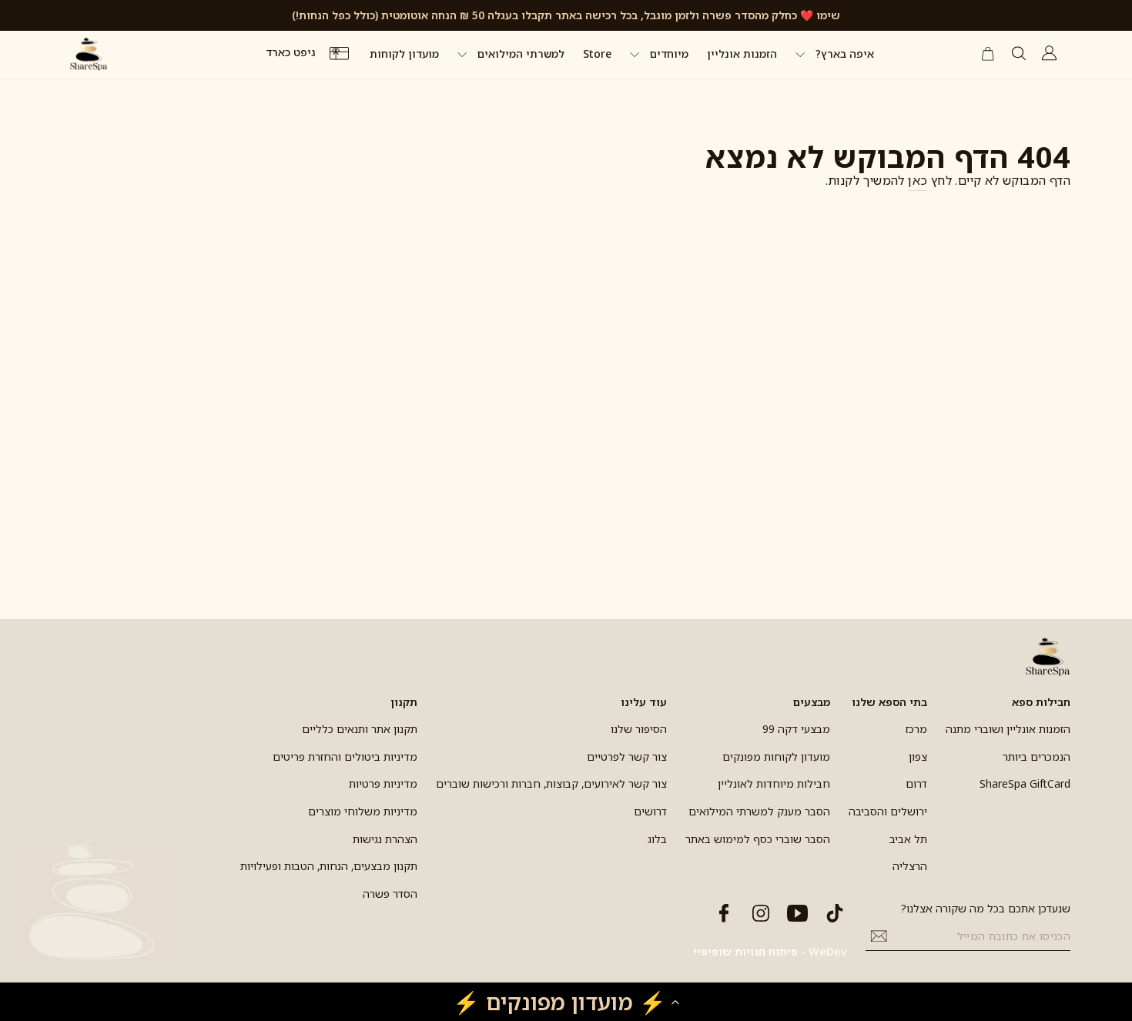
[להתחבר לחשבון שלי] (1049, 53)
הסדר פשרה (390, 893)
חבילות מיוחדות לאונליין (774, 783)
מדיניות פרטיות (383, 783)
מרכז (916, 728)
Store (597, 53)
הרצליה (910, 866)
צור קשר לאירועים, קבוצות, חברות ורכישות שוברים (551, 783)
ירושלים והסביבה (888, 811)
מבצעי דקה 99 (796, 728)
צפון (918, 756)
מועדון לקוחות (404, 53)
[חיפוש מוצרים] (1019, 53)
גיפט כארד (292, 52)
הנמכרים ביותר (1036, 756)
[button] (566, 1002)
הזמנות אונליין (742, 53)
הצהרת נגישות (385, 839)
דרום (916, 783)
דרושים (650, 811)
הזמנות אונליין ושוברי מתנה (1008, 728)
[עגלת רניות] (988, 53)
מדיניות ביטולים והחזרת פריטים (345, 756)
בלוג (657, 839)
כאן (917, 180)
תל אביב (908, 839)
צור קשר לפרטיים (627, 756)
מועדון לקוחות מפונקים (776, 756)
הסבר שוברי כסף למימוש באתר (757, 839)
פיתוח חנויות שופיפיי (745, 951)
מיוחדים (667, 53)
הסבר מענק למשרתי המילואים (759, 811)
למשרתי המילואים (519, 53)
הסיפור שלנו (639, 728)
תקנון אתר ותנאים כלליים (359, 728)
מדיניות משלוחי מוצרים (362, 811)
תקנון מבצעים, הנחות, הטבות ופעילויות (328, 866)
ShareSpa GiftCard (1025, 783)
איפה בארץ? (843, 53)
